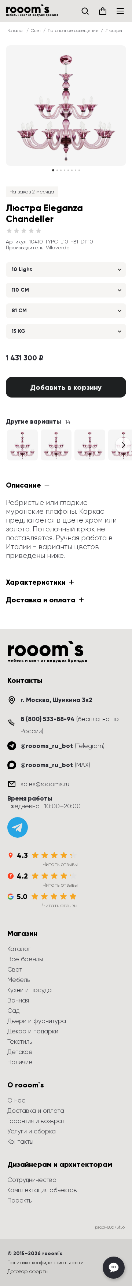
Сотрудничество (31, 1179)
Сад (13, 1010)
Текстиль (19, 1041)
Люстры (113, 30)
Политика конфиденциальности (45, 1262)
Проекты (20, 1200)
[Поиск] (85, 11)
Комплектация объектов (42, 1190)
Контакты (20, 1141)
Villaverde (58, 247)
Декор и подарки (32, 1031)
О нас (16, 1100)
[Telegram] (17, 827)
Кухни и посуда (29, 990)
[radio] (9, 231)
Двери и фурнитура (36, 1021)
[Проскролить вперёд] (123, 445)
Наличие (20, 1062)
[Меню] (120, 11)
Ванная (18, 1000)
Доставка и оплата (35, 1110)
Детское (20, 1051)
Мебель (18, 979)
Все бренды (25, 959)
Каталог (15, 30)
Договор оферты (27, 1271)
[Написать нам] (114, 1268)
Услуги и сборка (31, 1131)
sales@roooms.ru (45, 784)
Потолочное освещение (73, 30)
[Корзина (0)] (102, 11)
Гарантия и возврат (36, 1121)
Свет (36, 30)
